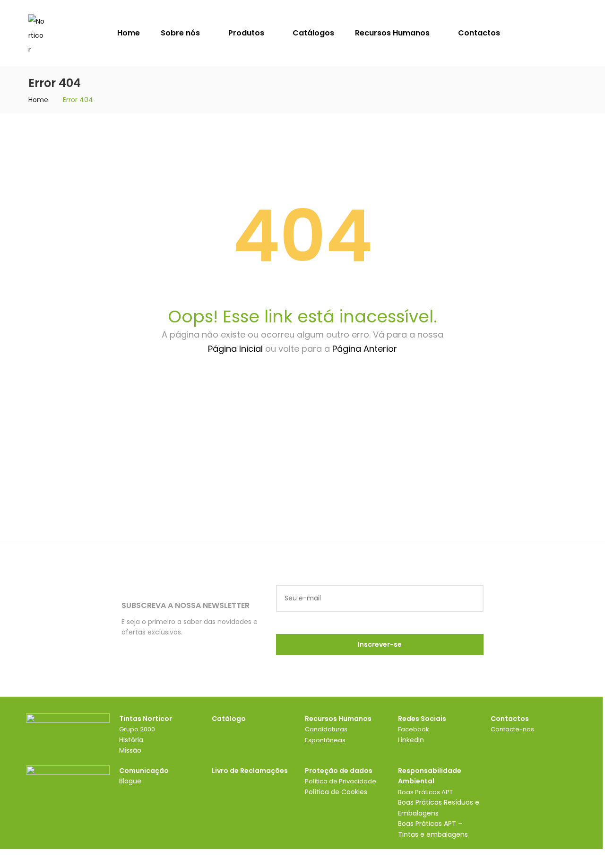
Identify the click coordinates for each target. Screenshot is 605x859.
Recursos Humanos (393, 32)
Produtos (247, 32)
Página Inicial (235, 349)
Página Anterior (364, 349)
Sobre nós (181, 32)
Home (128, 32)
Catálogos (313, 32)
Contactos (479, 32)
